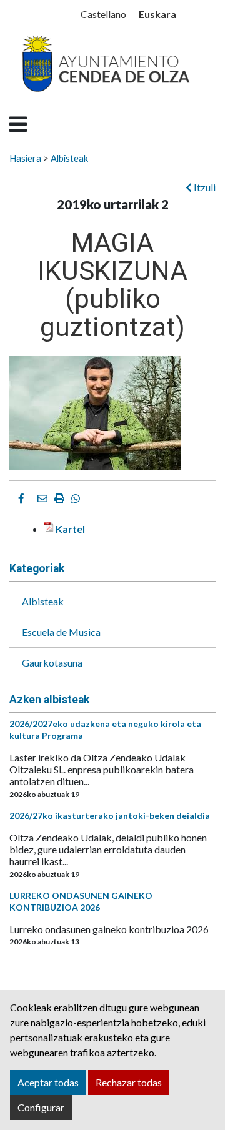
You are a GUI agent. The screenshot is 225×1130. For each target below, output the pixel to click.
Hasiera (25, 158)
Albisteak (69, 158)
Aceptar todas (48, 1082)
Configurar (41, 1107)
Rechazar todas (129, 1082)
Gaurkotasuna (52, 662)
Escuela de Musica (61, 632)
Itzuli (204, 187)
